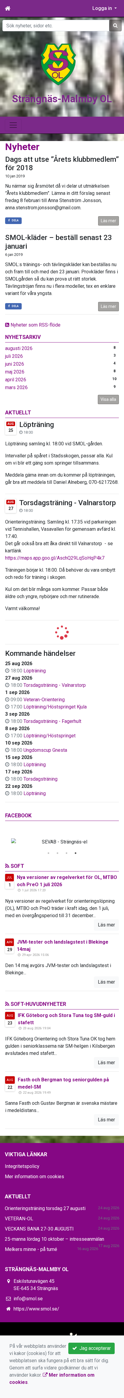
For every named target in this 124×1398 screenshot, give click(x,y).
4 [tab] (76, 853)
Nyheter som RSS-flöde (34, 325)
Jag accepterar (94, 1348)
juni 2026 (14, 364)
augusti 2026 (19, 348)
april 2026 (15, 380)
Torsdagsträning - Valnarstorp (67, 503)
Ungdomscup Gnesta (45, 750)
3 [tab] (67, 853)
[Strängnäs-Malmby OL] (58, 64)
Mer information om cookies (34, 1176)
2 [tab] (57, 853)
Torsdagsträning (40, 779)
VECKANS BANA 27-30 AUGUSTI (39, 1229)
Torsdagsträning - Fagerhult (52, 721)
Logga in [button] (102, 8)
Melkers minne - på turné (31, 1249)
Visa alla (108, 399)
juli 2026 (14, 356)
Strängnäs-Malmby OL (62, 99)
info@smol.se (28, 1298)
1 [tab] (48, 853)
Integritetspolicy (22, 1166)
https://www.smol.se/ (36, 1309)
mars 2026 (16, 387)
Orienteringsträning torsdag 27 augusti (45, 1208)
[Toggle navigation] (13, 125)
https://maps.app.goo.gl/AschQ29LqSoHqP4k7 (54, 558)
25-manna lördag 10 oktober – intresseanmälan (54, 1239)
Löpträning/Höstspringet (49, 736)
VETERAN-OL (19, 1218)
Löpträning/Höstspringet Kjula (55, 707)
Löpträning (36, 424)
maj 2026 (14, 372)
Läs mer (108, 220)
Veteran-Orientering (44, 699)
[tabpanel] (62, 842)
